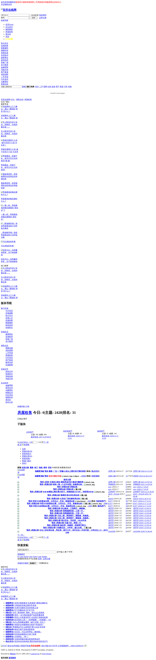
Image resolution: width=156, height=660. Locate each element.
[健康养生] (9, 603)
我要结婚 (9, 348)
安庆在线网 (5, 99)
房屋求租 (26, 454)
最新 (31, 468)
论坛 (9, 27)
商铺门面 (26, 461)
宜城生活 (4, 332)
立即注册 (42, 18)
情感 (28, 2)
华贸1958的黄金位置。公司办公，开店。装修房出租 (54, 501)
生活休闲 (4, 383)
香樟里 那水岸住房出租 (70, 495)
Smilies (44, 557)
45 (127, 506)
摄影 (24, 2)
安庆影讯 (4, 55)
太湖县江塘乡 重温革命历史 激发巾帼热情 (66, 482)
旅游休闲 (4, 60)
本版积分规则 (22, 563)
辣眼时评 (4, 50)
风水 (37, 87)
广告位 (8, 646)
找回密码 (42, 15)
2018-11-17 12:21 (144, 501)
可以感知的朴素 (7, 246)
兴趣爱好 (4, 82)
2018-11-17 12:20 (144, 504)
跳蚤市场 (43, 2)
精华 (45, 468)
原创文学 (9, 371)
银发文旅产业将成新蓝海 (24, 629)
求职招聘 (4, 74)
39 (127, 501)
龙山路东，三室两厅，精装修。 (74, 508)
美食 (70, 87)
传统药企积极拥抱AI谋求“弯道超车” (29, 625)
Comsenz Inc (35, 654)
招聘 (32, 2)
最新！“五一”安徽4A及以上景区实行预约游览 (67, 471)
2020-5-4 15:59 (146, 471)
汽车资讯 (4, 79)
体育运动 (9, 388)
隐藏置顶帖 (39, 471)
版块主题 (67, 480)
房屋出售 (27, 456)
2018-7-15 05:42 (145, 516)
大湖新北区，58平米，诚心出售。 (70, 528)
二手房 (36, 2)
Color (21, 557)
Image (26, 557)
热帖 (41, 468)
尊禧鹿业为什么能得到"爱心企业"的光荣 (29, 627)
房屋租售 (9, 32)
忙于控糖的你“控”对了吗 (24, 610)
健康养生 (50, 2)
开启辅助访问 (6, 4)
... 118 (30, 442)
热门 (36, 468)
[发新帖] (25, 445)
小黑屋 (22, 646)
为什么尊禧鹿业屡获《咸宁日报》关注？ (29, 622)
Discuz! (13, 654)
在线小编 (111, 476)
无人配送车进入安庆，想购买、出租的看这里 (9, 133)
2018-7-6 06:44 (146, 531)
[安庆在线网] (8, 9)
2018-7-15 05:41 (145, 518)
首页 (9, 25)
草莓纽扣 (111, 484)
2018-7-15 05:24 (145, 525)
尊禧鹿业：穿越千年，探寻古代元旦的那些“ (9, 167)
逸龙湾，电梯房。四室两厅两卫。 (73, 525)
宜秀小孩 (111, 471)
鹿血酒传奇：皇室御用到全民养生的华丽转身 (9, 185)
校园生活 (9, 393)
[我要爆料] (9, 617)
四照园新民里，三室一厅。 (74, 511)
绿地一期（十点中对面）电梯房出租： (68, 484)
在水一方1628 (113, 494)
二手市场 (4, 77)
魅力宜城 (4, 308)
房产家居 (4, 72)
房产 (57, 87)
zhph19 (110, 499)
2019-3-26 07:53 (145, 499)
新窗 (19, 468)
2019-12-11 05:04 (147, 492)
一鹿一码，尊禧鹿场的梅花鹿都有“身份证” (9, 216)
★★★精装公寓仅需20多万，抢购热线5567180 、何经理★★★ (68, 492)
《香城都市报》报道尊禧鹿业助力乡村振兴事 (9, 235)
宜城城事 (9, 313)
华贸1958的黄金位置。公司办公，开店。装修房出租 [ (61, 503)
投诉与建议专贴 (55, 476)
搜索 (24, 87)
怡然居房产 (67, 431)
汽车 (66, 87)
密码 (3, 18)
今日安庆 (9, 311)
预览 (46, 471)
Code (39, 557)
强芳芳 (111, 508)
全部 (24, 449)
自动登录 (35, 15)
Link (30, 557)
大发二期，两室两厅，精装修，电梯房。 (73, 516)
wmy (110, 487)
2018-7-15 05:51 (145, 508)
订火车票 (9, 39)
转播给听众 (44, 563)
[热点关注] (9, 641)
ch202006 (111, 531)
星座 (61, 87)
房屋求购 (26, 458)
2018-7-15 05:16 (145, 528)
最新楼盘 (9, 29)
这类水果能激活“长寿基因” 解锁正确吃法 (31, 603)
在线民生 (9, 328)
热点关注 (4, 43)
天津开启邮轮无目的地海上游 (26, 608)
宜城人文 (9, 318)
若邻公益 (9, 402)
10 (27, 442)
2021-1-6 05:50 (146, 484)
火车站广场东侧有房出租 (70, 499)
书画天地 (4, 70)
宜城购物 (9, 365)
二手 (41, 87)
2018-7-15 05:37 (145, 520)
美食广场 (4, 62)
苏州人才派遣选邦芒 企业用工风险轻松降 (31, 617)
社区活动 (9, 395)
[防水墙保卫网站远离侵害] (86, 646)
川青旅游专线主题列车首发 (25, 605)
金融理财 (4, 67)
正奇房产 (30, 432)
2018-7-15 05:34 (145, 523)
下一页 (46, 442)
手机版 (28, 646)
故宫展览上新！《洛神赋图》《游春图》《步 (32, 620)
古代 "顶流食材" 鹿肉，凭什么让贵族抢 (28, 613)
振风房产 (101, 431)
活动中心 (57, 2)
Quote (35, 557)
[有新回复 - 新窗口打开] (18, 482)
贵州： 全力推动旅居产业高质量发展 (29, 615)
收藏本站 (12, 2)
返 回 (19, 445)
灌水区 (8, 34)
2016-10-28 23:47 (145, 476)
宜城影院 (9, 337)
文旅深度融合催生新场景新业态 (27, 639)
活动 (7, 37)
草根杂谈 (4, 53)
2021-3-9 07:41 (146, 482)
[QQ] (3, 646)
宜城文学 (4, 369)
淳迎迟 (136, 476)
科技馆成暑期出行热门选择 (25, 634)
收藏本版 (21, 406)
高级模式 (21, 554)
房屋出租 (4, 84)
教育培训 (9, 362)
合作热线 (15, 646)
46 (127, 504)
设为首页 (4, 2)
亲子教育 (4, 65)
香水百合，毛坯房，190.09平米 (73, 520)
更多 (50, 468)
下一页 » (20, 535)
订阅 (27, 406)
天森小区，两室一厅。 (74, 523)
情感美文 (9, 374)
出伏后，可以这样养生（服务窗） (28, 632)
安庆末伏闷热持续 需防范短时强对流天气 (31, 641)
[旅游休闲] (9, 605)
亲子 (21, 2)
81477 (110, 501)
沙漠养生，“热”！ (21, 637)
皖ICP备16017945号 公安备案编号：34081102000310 (62, 646)
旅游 (17, 2)
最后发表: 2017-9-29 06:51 (41, 437)
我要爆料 (4, 48)
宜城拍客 (4, 46)
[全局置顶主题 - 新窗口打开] (21, 472)
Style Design (46, 654)
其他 (24, 463)
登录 (40, 559)
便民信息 (19, 99)
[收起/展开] (22, 419)
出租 (49, 87)
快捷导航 (4, 20)
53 (127, 476)
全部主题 (25, 468)
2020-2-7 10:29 (142, 487)
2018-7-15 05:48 (145, 511)
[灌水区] (8, 613)
